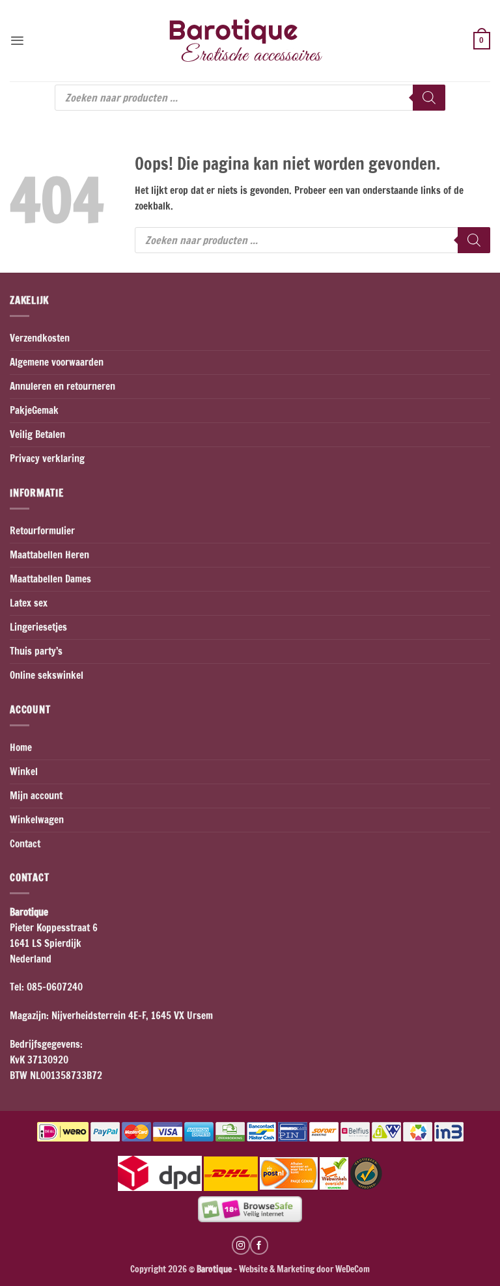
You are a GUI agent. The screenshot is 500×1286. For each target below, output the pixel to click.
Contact (25, 844)
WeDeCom (351, 1269)
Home (21, 747)
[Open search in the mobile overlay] (250, 98)
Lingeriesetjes (38, 627)
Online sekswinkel (46, 675)
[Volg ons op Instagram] (241, 1245)
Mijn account (36, 795)
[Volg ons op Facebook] (259, 1245)
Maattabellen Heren (49, 555)
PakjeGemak (34, 410)
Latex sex (29, 603)
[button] (17, 40)
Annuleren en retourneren (62, 386)
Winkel (24, 771)
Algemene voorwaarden (57, 362)
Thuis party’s (36, 651)
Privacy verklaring (47, 458)
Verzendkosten (40, 338)
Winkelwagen (37, 820)
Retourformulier (42, 531)
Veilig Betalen (37, 434)
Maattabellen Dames (50, 579)
